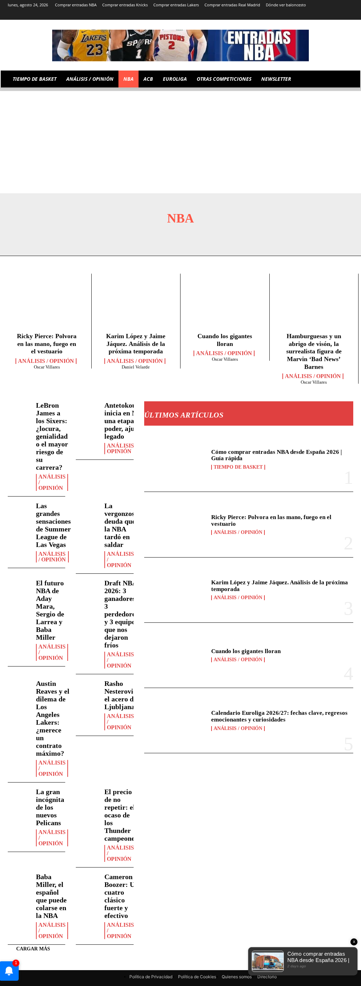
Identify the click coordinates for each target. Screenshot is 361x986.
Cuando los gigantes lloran (246, 651)
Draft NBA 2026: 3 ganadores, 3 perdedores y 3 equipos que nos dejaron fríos (121, 614)
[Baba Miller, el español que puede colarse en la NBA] (19, 882)
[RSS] (300, 15)
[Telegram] (310, 15)
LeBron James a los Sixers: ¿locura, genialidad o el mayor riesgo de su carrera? (52, 436)
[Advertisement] (180, 140)
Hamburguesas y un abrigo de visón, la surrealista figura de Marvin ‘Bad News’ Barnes (314, 351)
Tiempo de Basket (238, 467)
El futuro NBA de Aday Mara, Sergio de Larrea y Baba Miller (50, 610)
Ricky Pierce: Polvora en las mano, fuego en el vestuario (47, 344)
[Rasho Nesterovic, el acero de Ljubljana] (87, 689)
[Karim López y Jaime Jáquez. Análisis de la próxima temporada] (136, 305)
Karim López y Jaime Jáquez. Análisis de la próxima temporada (135, 344)
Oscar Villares (47, 367)
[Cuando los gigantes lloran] (225, 305)
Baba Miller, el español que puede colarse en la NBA (51, 896)
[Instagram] (290, 15)
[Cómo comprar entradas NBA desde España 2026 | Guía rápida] (175, 459)
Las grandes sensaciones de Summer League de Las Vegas (53, 525)
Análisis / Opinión (46, 361)
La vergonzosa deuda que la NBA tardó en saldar (121, 525)
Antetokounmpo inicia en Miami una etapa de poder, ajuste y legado (128, 420)
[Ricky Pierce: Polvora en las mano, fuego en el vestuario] (47, 305)
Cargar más (33, 948)
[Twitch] (330, 15)
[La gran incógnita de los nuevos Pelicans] (19, 797)
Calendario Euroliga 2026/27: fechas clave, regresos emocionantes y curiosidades (279, 716)
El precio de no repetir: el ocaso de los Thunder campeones (120, 815)
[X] (339, 15)
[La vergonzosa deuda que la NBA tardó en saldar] (87, 511)
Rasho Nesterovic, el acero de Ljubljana (121, 695)
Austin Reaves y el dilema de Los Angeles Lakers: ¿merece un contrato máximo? (52, 718)
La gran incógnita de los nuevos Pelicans (50, 807)
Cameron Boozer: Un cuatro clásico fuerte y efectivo (121, 896)
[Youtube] (349, 15)
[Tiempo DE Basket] (180, 45)
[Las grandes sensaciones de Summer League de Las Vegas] (19, 511)
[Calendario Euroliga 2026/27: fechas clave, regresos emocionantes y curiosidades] (175, 720)
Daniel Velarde (136, 367)
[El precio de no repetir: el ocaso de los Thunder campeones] (87, 797)
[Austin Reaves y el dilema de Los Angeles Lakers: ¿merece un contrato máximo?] (19, 689)
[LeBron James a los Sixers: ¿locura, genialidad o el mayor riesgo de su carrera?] (19, 410)
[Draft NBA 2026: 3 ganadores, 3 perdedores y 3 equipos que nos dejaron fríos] (87, 588)
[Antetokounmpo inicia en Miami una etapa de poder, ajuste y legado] (87, 410)
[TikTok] (320, 15)
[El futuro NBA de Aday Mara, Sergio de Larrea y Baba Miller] (19, 588)
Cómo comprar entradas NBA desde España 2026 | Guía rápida (276, 455)
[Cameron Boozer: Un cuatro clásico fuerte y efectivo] (87, 882)
